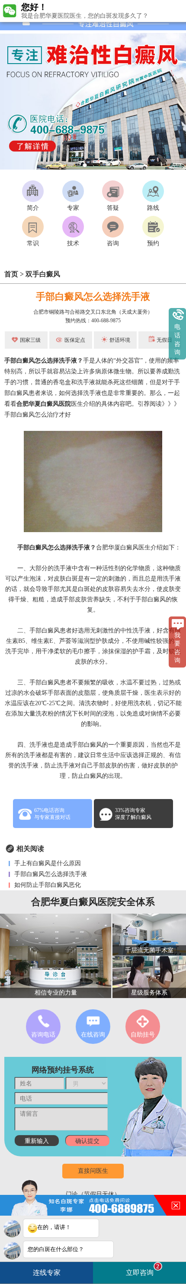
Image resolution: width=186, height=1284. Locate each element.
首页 (11, 274)
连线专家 (47, 1272)
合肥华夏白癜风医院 (43, 404)
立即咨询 (143, 1269)
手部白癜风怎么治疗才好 (37, 414)
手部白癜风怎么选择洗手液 (50, 874)
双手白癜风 (43, 274)
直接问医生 (93, 1171)
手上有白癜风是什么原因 (47, 863)
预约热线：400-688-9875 (93, 321)
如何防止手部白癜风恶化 (47, 885)
